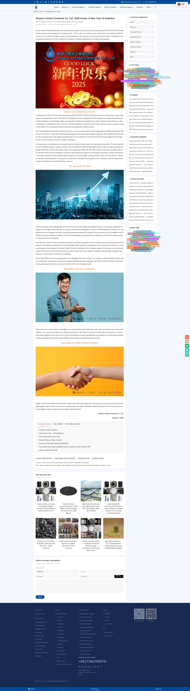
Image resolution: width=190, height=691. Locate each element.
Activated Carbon (94, 7)
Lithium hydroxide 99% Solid (48, 450)
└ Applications (38, 632)
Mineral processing (144, 247)
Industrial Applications (141, 81)
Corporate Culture (98, 458)
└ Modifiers (59, 644)
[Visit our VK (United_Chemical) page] (54, 2)
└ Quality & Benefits (39, 625)
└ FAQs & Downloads (84, 654)
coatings (140, 87)
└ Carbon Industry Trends (85, 640)
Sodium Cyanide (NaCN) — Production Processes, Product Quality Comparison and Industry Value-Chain (91, 545)
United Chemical (144, 69)
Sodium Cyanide (110, 7)
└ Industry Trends (39, 636)
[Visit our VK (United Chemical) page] (51, 2)
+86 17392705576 (150, 2)
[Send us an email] (86, 666)
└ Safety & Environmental (41, 642)
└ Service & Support (39, 646)
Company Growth (83, 458)
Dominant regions (126, 7)
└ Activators (59, 627)
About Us (65, 7)
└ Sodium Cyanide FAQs (41, 652)
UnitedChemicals (42, 24)
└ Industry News (107, 636)
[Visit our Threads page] (40, 2)
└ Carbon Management (85, 630)
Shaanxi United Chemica (44, 458)
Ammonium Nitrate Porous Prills (49, 436)
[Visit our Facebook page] (35, 2)
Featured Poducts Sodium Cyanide (50, 440)
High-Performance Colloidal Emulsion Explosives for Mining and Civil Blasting (153, 119)
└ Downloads (38, 656)
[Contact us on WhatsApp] (79, 666)
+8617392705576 (92, 661)
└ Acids (57, 657)
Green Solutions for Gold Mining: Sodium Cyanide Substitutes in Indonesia (65, 462)
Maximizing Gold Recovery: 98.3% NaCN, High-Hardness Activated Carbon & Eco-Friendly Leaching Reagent (113, 508)
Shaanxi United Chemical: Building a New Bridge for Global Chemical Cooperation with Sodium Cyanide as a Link (75, 465)
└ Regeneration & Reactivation (87, 634)
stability (142, 238)
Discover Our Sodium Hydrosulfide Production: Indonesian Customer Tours (152, 122)
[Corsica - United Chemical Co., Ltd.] (36, 7)
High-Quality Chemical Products (65, 458)
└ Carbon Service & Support (86, 647)
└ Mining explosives (60, 654)
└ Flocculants (59, 634)
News (149, 7)
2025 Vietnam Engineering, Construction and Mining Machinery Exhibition (152, 129)
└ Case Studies (38, 639)
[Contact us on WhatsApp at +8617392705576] (187, 346)
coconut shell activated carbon (150, 83)
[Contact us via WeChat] (82, 666)
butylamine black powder (150, 246)
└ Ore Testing (59, 651)
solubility (147, 239)
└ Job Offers (106, 620)
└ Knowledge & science (85, 617)
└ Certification (107, 613)
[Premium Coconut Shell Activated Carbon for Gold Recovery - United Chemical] (46, 528)
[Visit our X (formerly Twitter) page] (43, 2)
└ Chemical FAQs (108, 624)
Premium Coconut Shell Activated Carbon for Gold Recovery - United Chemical (153, 154)
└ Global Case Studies (84, 637)
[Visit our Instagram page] (37, 2)
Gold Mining (143, 85)
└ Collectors (59, 617)
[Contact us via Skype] (98, 666)
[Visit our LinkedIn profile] (101, 666)
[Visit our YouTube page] (60, 2)
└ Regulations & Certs (40, 629)
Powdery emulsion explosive (48, 430)
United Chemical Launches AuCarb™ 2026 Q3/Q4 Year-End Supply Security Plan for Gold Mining (68, 508)
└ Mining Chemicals (60, 613)
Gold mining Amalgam (141, 243)
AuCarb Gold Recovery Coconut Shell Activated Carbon (151, 80)
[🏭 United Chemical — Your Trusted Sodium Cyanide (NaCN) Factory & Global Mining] (113, 528)
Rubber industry (141, 234)
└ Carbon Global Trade (85, 651)
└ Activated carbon (60, 661)
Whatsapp (95, 689)
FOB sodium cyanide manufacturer (142, 76)
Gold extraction (141, 71)
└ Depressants (60, 624)
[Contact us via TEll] (89, 666)
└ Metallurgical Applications (86, 627)
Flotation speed (140, 250)
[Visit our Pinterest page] (57, 2)
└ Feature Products (39, 613)
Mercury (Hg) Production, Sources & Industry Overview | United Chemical (152, 158)
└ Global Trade (38, 649)
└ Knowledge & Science (40, 622)
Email (158, 689)
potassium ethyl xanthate (151, 237)
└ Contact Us (106, 617)
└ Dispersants (59, 637)
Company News (50, 11)
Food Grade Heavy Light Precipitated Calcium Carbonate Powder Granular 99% (64, 447)
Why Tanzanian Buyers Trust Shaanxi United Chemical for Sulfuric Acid (151, 112)
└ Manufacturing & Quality (85, 620)
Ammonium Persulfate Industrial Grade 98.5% (54, 443)
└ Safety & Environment (85, 644)
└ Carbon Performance (84, 624)
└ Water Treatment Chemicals (63, 664)
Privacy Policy (63, 681)
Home (56, 7)
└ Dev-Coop (59, 647)
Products (139, 7)
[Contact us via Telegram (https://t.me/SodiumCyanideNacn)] (62, 2)
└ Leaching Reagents (61, 640)
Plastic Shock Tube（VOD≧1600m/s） (52, 433)
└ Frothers (58, 620)
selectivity (137, 238)
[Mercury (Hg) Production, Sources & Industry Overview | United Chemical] (68, 528)
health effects (152, 241)
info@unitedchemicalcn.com (132, 2)
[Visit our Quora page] (46, 2)
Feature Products (78, 7)
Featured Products (136, 32)
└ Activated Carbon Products (86, 613)
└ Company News (108, 632)
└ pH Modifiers (60, 630)
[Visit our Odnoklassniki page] (49, 2)
